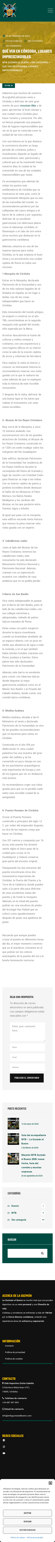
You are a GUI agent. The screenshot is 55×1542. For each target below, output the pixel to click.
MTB (13, 1213)
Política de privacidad (35, 1537)
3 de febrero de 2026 (29, 1148)
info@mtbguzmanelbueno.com (16, 1415)
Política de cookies (18, 1537)
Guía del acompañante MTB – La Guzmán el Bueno (33, 1139)
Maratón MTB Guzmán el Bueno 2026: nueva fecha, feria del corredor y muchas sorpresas (33, 1163)
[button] (50, 1482)
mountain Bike (28, 105)
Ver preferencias (28, 1530)
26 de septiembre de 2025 (32, 1176)
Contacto (9, 1345)
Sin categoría (35, 41)
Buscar (12, 1240)
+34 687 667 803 (10, 1402)
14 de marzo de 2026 (30, 1124)
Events (15, 1206)
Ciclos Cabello (14, 41)
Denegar (27, 1521)
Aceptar (27, 1513)
